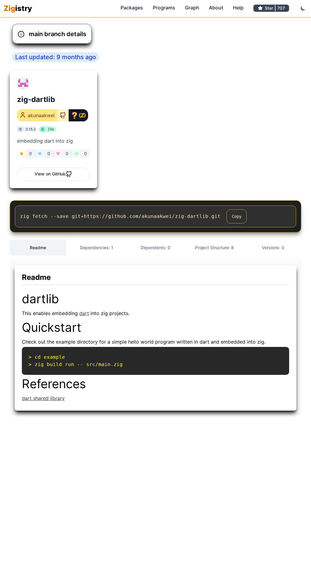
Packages (132, 8)
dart (84, 313)
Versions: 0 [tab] (273, 247)
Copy (236, 216)
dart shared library (43, 398)
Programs (164, 8)
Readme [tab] (38, 247)
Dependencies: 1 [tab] (96, 247)
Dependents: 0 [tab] (155, 247)
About (216, 8)
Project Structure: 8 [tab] (214, 247)
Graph (192, 8)
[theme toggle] (303, 8)
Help (238, 8)
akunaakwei (41, 115)
